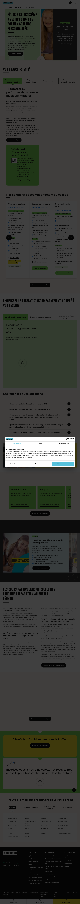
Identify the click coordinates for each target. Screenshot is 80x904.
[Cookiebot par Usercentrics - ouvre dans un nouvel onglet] (67, 439)
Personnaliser (39, 463)
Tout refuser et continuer (17, 463)
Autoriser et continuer (63, 463)
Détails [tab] (40, 443)
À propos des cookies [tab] (63, 443)
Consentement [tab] (17, 443)
